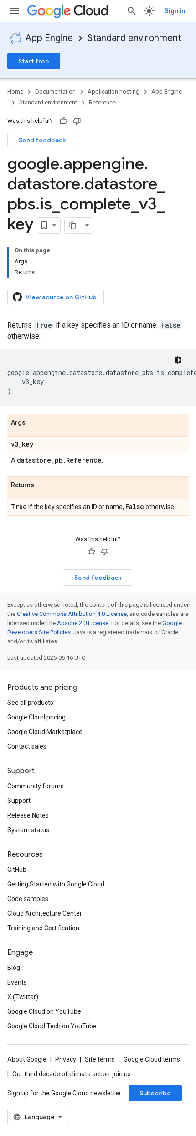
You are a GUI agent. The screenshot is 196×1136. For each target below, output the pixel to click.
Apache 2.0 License (82, 623)
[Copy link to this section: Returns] (43, 485)
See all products (30, 702)
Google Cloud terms (152, 1059)
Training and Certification (43, 928)
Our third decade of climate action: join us (71, 1074)
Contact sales (26, 746)
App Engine (49, 38)
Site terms (100, 1059)
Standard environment (134, 38)
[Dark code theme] (177, 360)
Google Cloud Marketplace (45, 731)
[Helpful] (63, 121)
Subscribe (155, 1093)
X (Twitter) (22, 997)
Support (19, 800)
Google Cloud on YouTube (44, 1011)
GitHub (16, 869)
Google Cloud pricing (36, 717)
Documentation (55, 91)
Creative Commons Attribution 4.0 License (72, 613)
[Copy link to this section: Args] (35, 422)
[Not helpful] (77, 121)
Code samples (27, 898)
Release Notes (28, 815)
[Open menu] (14, 11)
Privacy (65, 1059)
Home (15, 91)
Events (17, 982)
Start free (33, 61)
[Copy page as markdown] (73, 225)
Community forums (35, 786)
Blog (13, 967)
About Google (26, 1059)
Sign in (175, 11)
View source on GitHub (61, 297)
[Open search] (131, 10)
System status (28, 830)
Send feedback (42, 140)
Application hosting (113, 91)
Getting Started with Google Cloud (55, 884)
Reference (102, 102)
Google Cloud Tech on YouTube (52, 1026)
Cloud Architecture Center (44, 913)
